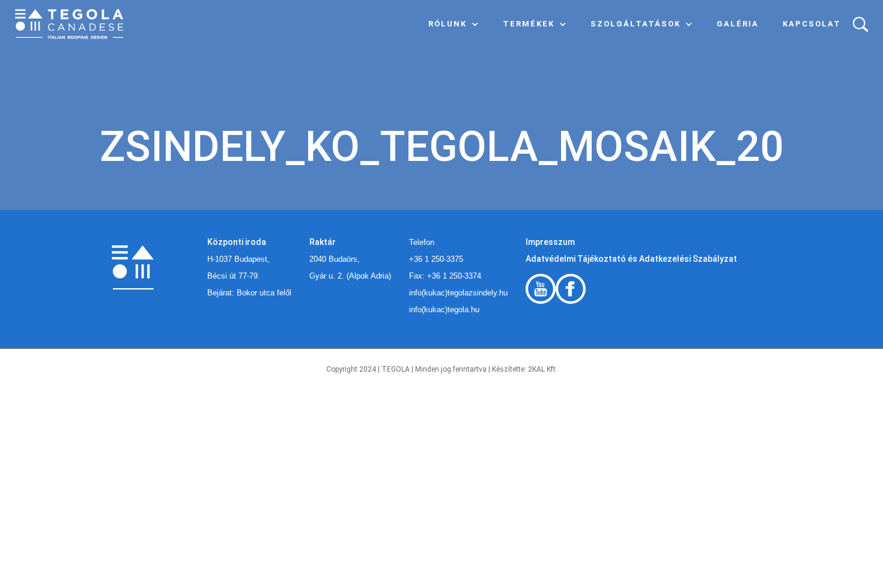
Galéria (738, 23)
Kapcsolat (812, 23)
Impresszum (550, 242)
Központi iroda (236, 242)
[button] (453, 24)
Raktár (322, 242)
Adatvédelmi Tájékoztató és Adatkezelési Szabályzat (631, 259)
